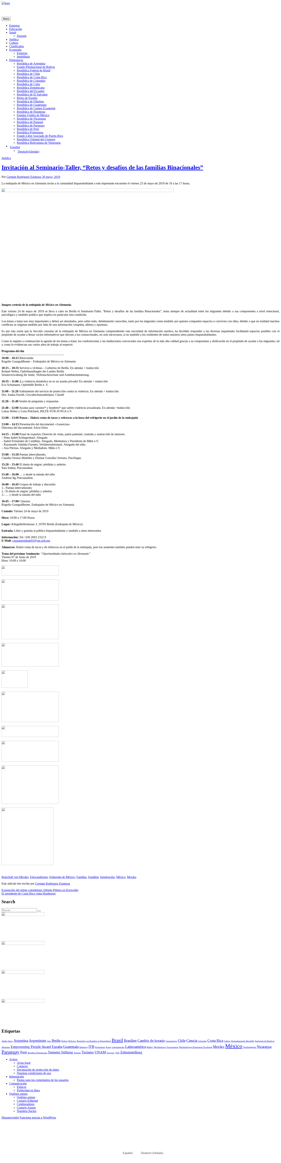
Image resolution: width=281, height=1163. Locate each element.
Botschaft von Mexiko (15, 877)
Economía (15, 49)
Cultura (13, 42)
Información (16, 1076)
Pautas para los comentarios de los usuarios (43, 1080)
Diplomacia (16, 60)
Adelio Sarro (7, 1041)
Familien (93, 877)
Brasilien (130, 1041)
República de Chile (28, 73)
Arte (49, 1041)
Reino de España (27, 98)
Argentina (21, 1041)
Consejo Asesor (26, 1107)
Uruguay (111, 1053)
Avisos (13, 1059)
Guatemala (71, 1047)
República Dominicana (31, 87)
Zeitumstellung (131, 1052)
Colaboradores (25, 1104)
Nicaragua (264, 1047)
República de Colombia (31, 80)
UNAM (100, 1052)
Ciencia (191, 1041)
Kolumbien (100, 1047)
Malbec (150, 1047)
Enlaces (21, 1087)
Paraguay (10, 1051)
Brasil (117, 1040)
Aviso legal (23, 1062)
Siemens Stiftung (60, 1052)
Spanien (77, 1053)
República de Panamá (30, 122)
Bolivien (72, 1041)
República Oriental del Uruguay (36, 139)
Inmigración (107, 877)
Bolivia (64, 1041)
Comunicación (18, 1083)
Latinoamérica (135, 1047)
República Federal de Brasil (33, 70)
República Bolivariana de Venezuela (39, 142)
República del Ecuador (30, 91)
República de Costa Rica (32, 77)
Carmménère (171, 1041)
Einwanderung (39, 877)
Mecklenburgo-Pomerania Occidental (195, 1047)
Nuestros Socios (26, 1111)
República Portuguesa (30, 132)
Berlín (56, 1041)
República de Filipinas (30, 101)
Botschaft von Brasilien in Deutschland (94, 1041)
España (57, 1047)
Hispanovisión (10, 1117)
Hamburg (83, 1047)
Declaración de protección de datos (38, 1069)
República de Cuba (28, 84)
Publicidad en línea (28, 1090)
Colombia (202, 1041)
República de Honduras (31, 111)
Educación (15, 29)
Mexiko (131, 877)
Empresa (14, 25)
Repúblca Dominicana (37, 1053)
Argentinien (37, 1041)
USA (117, 1053)
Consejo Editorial (27, 1100)
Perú (23, 1052)
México (120, 877)
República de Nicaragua (31, 118)
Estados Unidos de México (33, 115)
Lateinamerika (118, 1047)
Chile (182, 1041)
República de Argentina (31, 63)
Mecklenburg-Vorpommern (166, 1047)
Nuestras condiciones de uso (34, 1073)
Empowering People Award (31, 1047)
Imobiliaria (23, 56)
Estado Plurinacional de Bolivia (36, 67)
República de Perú (28, 129)
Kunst (108, 1047)
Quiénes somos (18, 1093)
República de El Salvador (32, 94)
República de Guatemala (31, 104)
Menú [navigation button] (6, 18)
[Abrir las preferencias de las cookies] (30, 1147)
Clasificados (16, 46)
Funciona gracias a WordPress (38, 1117)
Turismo (88, 1052)
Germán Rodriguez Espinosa (23, 176)
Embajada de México (62, 877)
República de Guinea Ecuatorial (36, 108)
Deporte (22, 36)
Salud (12, 32)
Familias (81, 877)
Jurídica (14, 39)
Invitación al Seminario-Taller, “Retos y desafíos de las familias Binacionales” (102, 167)
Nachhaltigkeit (249, 1047)
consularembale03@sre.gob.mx (31, 540)
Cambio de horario (151, 1041)
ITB (91, 1047)
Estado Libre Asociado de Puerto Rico (40, 135)
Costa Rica (215, 1041)
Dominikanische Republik (242, 1041)
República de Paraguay (31, 125)
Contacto (22, 1066)
